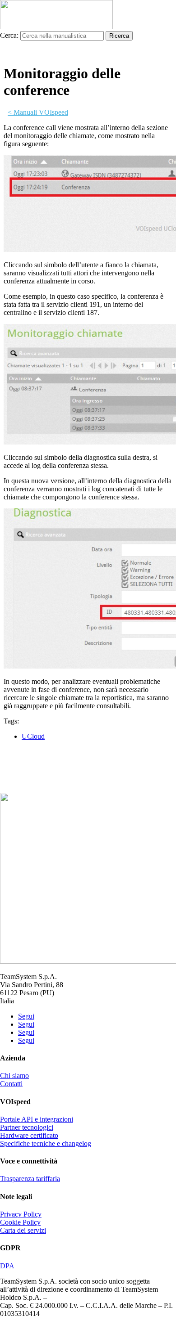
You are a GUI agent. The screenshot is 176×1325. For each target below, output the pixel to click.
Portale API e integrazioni (36, 1119)
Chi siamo (14, 1075)
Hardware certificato (29, 1135)
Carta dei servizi (23, 1230)
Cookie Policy (20, 1222)
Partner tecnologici (26, 1127)
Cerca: (9, 35)
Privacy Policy (21, 1214)
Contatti (11, 1083)
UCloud (33, 736)
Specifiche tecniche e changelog (45, 1143)
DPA (7, 1266)
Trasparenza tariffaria (30, 1178)
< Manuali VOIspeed (38, 112)
